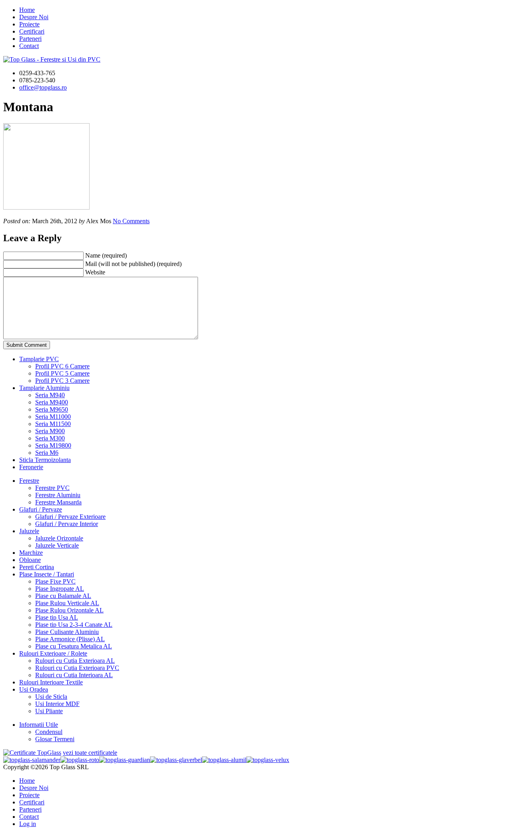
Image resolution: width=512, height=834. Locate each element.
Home (27, 9)
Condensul (48, 731)
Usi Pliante (49, 711)
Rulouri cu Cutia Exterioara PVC (77, 667)
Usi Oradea (33, 689)
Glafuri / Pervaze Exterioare (70, 516)
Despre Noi (33, 17)
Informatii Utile (38, 724)
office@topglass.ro (43, 87)
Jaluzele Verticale (57, 545)
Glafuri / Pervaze (40, 509)
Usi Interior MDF (57, 703)
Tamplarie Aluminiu (44, 387)
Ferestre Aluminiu (57, 495)
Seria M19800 (53, 445)
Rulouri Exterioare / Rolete (53, 653)
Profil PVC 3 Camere (62, 380)
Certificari (31, 31)
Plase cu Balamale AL (63, 595)
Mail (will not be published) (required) (133, 263)
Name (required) (106, 255)
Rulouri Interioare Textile (51, 682)
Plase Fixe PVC (55, 581)
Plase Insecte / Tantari (46, 574)
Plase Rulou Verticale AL (67, 603)
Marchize (31, 552)
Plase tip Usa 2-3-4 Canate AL (73, 624)
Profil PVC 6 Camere (62, 366)
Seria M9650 (51, 409)
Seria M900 (50, 431)
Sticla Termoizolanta (45, 459)
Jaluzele (29, 531)
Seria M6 (46, 452)
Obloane (30, 559)
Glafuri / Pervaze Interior (66, 523)
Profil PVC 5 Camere (62, 373)
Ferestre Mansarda (58, 502)
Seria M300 (50, 438)
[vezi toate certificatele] (32, 752)
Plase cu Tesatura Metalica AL (73, 646)
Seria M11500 (53, 423)
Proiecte (29, 24)
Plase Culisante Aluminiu (67, 631)
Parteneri (30, 38)
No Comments (131, 221)
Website (95, 272)
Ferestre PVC (52, 487)
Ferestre (29, 480)
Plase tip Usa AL (56, 617)
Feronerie (31, 467)
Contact (29, 45)
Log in (27, 823)
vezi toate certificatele (90, 752)
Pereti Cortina (36, 567)
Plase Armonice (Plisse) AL (70, 639)
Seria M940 (50, 395)
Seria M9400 (51, 402)
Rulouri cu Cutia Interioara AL (74, 675)
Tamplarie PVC (39, 359)
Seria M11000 (53, 416)
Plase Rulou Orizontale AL (69, 610)
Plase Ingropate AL (59, 588)
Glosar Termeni (54, 739)
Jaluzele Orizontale (59, 538)
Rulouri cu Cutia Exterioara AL (75, 660)
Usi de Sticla (51, 696)
